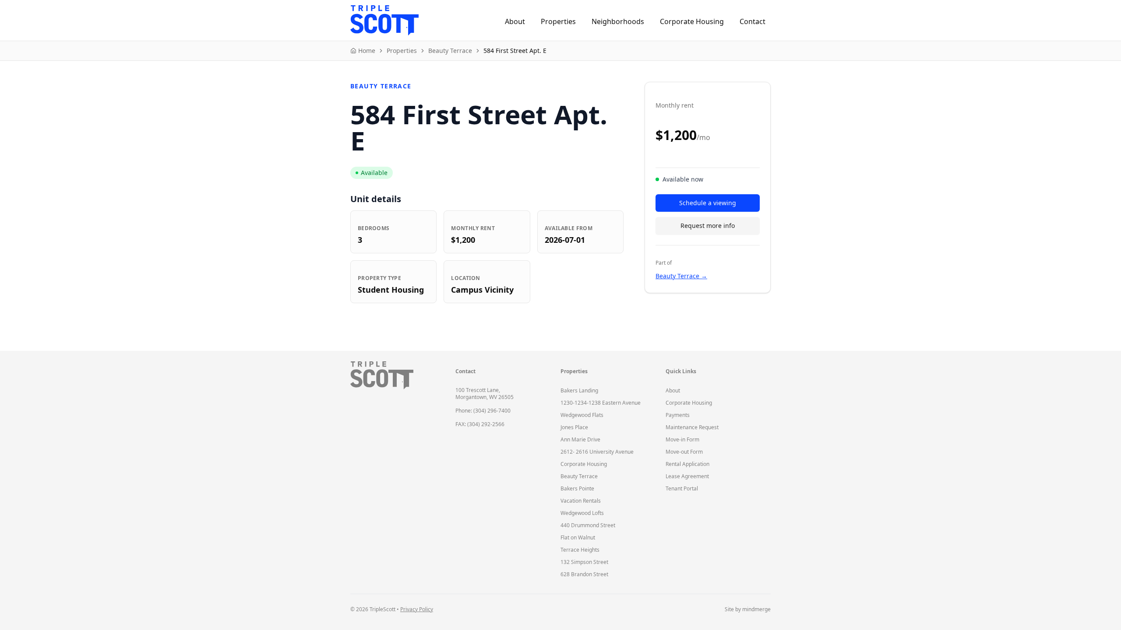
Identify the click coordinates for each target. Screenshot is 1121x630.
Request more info (707, 225)
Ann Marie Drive (580, 439)
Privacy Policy (416, 609)
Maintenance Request (692, 427)
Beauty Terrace (579, 476)
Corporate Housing (692, 21)
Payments (678, 415)
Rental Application (687, 464)
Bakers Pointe (577, 488)
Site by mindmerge (748, 609)
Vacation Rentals (580, 500)
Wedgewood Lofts (582, 513)
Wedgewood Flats (581, 415)
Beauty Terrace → (681, 276)
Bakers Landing (579, 390)
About (515, 21)
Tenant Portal (682, 488)
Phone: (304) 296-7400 (483, 410)
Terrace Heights (579, 549)
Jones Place (574, 427)
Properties (558, 21)
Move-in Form (682, 439)
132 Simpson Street (584, 562)
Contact (752, 21)
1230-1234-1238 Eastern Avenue (600, 402)
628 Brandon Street (584, 574)
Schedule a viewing (707, 203)
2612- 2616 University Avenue (597, 451)
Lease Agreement (687, 476)
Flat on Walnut (577, 537)
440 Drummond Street (587, 525)
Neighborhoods (618, 21)
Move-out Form (684, 451)
